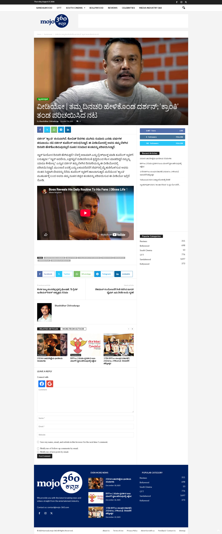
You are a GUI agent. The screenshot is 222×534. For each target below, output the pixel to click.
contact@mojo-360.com (58, 507)
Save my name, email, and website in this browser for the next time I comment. (74, 442)
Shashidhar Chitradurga (48, 121)
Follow (179, 137)
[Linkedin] (68, 130)
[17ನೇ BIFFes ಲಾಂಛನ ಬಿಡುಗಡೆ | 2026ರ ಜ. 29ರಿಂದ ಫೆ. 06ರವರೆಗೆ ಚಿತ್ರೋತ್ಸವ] (119, 345)
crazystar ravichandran (54, 258)
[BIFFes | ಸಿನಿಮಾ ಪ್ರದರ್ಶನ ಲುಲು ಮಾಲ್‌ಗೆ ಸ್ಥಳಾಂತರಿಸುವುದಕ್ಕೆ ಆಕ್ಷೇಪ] (85, 345)
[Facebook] (177, 2)
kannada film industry (60, 260)
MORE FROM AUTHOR (73, 329)
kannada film (44, 260)
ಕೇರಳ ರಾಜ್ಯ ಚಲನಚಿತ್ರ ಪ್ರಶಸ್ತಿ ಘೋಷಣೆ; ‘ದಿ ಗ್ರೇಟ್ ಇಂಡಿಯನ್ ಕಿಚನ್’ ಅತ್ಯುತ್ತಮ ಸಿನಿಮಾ (57, 291)
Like (181, 130)
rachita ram (71, 258)
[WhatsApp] (54, 130)
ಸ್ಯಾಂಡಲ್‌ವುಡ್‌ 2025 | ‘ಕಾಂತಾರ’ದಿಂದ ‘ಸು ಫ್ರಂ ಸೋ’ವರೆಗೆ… (160, 185)
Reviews (112, 7)
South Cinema (74, 7)
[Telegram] (61, 130)
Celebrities (128, 7)
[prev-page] (128, 329)
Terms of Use (118, 531)
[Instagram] (181, 2)
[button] (183, 8)
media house (107, 258)
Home (39, 34)
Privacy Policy (132, 531)
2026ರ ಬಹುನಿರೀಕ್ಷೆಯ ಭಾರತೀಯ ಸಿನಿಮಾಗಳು (156, 158)
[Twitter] (186, 2)
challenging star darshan (89, 258)
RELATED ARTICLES (49, 329)
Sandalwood (44, 7)
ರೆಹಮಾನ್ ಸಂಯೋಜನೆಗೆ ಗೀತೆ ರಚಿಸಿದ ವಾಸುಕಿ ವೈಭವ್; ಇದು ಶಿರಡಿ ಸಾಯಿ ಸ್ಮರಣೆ (114, 291)
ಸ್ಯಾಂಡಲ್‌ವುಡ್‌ (43, 99)
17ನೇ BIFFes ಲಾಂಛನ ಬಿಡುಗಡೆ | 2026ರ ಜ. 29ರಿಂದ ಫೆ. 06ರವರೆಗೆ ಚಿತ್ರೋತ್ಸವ (117, 361)
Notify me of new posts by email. (54, 452)
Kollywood (42, 355)
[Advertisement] (133, 21)
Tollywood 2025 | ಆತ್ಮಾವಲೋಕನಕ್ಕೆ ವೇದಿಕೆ (155, 180)
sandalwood (119, 258)
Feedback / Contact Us (167, 531)
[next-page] (132, 329)
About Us (106, 531)
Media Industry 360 (150, 7)
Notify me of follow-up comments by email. (59, 448)
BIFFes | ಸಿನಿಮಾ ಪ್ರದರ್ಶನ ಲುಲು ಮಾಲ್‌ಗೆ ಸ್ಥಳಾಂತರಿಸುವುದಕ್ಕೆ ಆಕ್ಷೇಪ (83, 359)
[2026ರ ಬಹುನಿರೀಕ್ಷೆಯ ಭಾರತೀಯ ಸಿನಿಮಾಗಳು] (52, 345)
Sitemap (182, 531)
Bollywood (96, 7)
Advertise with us (148, 531)
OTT (59, 7)
